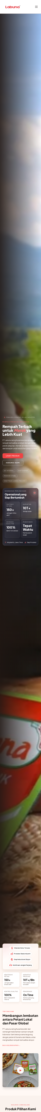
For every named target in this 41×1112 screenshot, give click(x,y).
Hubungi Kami (13, 463)
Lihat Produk (13, 456)
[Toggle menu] (36, 7)
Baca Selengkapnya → (11, 1045)
